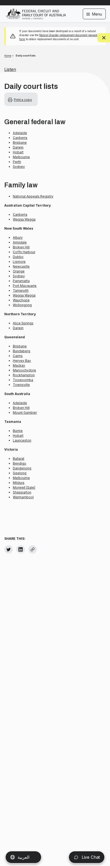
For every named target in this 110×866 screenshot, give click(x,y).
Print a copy (23, 100)
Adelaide (20, 133)
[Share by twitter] (8, 549)
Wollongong (22, 305)
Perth (17, 162)
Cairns (18, 356)
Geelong (19, 473)
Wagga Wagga (24, 219)
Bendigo (19, 463)
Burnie (18, 431)
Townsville (21, 385)
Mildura (18, 483)
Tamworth (21, 290)
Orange (19, 271)
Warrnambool (23, 497)
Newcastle (21, 266)
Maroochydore (24, 370)
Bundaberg (21, 351)
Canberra (20, 138)
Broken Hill (21, 247)
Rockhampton (24, 375)
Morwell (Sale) (24, 487)
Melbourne (21, 157)
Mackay (19, 365)
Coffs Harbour (24, 252)
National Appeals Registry (33, 196)
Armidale (20, 242)
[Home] (36, 10)
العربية (23, 857)
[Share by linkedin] (20, 549)
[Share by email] (32, 549)
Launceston (22, 440)
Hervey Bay (22, 361)
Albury (18, 238)
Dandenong (22, 468)
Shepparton (22, 492)
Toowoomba (23, 380)
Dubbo (18, 257)
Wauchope (21, 300)
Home (7, 55)
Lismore (19, 262)
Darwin (18, 147)
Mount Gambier (25, 413)
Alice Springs (23, 323)
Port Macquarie (25, 286)
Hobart (18, 152)
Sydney (19, 167)
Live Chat (90, 857)
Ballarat (18, 459)
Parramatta (21, 281)
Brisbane (20, 142)
